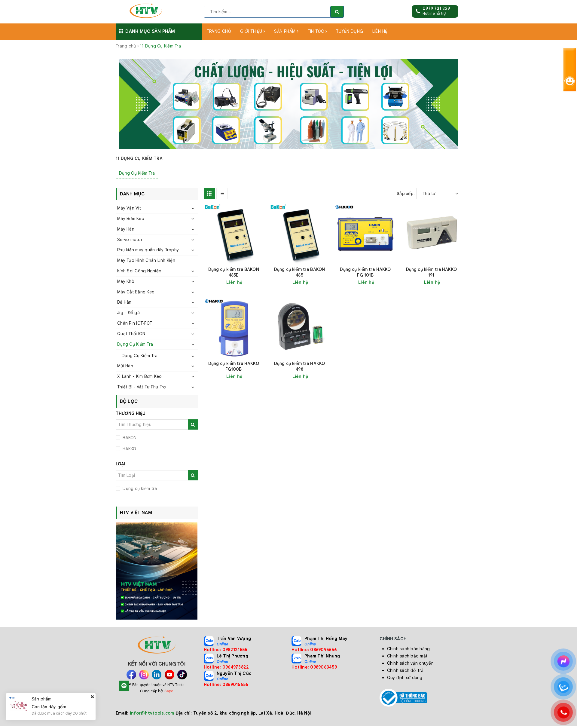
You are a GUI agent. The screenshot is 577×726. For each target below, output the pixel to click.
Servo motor (129, 239)
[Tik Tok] (182, 674)
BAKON (129, 437)
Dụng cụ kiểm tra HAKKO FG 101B (365, 272)
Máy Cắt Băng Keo (135, 292)
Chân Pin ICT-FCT (134, 323)
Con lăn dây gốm (49, 706)
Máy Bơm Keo (130, 218)
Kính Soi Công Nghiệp (139, 271)
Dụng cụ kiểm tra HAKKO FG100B (233, 366)
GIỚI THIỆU (252, 31)
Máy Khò (125, 281)
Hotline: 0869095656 (314, 649)
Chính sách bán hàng (408, 648)
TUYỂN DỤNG (349, 31)
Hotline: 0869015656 (226, 684)
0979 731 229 (436, 8)
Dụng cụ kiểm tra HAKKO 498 (299, 366)
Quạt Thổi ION (131, 333)
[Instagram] (144, 674)
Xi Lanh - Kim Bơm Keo (139, 376)
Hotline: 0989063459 (314, 667)
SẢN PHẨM (285, 31)
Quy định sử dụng (405, 677)
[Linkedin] (156, 674)
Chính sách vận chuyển (410, 663)
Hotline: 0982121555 (225, 649)
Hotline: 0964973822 (226, 667)
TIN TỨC (316, 31)
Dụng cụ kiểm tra (139, 488)
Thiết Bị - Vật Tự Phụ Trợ (141, 387)
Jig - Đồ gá (128, 312)
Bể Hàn (124, 302)
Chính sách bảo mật (407, 656)
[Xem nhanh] (263, 282)
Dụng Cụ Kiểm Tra (137, 173)
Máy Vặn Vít (129, 208)
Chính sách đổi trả (405, 670)
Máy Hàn (125, 229)
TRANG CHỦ (219, 31)
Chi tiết (244, 282)
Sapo (168, 691)
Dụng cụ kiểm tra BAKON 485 (299, 272)
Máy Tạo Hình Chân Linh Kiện (146, 260)
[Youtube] (169, 674)
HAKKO (128, 449)
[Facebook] (131, 674)
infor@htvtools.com (152, 713)
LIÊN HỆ (380, 31)
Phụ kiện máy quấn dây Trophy (148, 250)
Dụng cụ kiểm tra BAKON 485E (233, 272)
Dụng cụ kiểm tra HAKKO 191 (431, 272)
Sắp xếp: (405, 193)
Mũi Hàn (125, 366)
